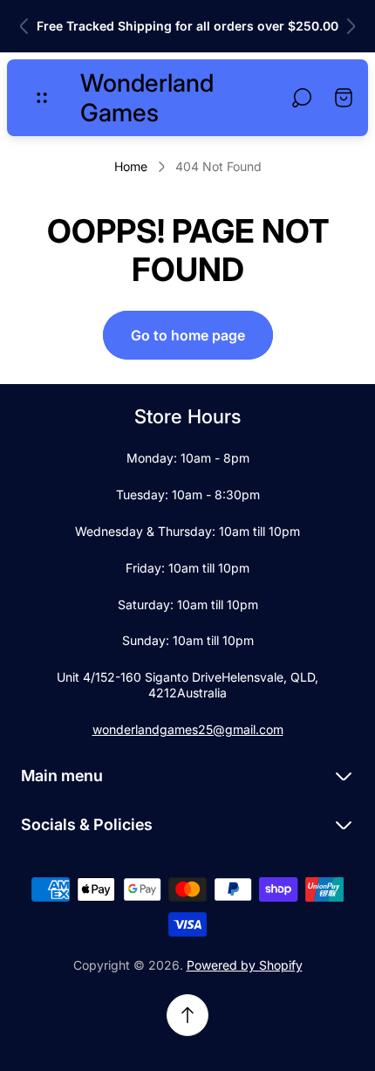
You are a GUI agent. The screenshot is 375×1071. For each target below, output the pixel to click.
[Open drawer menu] (42, 98)
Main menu (62, 775)
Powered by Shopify (245, 965)
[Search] (302, 98)
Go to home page (188, 335)
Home (130, 166)
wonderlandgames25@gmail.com (187, 729)
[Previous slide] (24, 26)
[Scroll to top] (187, 1015)
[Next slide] (350, 26)
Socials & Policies (87, 824)
